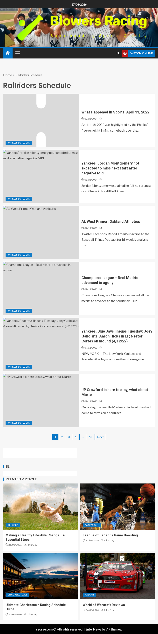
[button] (17, 53)
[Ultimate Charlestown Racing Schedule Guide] (40, 576)
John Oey (32, 544)
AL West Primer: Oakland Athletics (110, 221)
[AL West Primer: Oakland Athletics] (41, 232)
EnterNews (93, 629)
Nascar (89, 594)
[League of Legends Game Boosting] (117, 506)
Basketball (92, 525)
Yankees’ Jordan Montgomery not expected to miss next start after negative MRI (110, 168)
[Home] (8, 53)
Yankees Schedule (19, 142)
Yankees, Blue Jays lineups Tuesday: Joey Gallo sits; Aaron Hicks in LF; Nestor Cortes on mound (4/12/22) (116, 336)
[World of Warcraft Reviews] (117, 576)
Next (100, 437)
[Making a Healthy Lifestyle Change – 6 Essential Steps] (40, 506)
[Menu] (17, 53)
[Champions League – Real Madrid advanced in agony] (41, 288)
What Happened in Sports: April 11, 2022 (115, 112)
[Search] (118, 53)
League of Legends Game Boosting (110, 535)
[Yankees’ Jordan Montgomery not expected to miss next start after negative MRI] (41, 176)
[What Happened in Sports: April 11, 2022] (41, 120)
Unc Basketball (17, 594)
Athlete (13, 525)
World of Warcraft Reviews (104, 605)
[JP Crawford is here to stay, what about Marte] (41, 400)
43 (90, 437)
